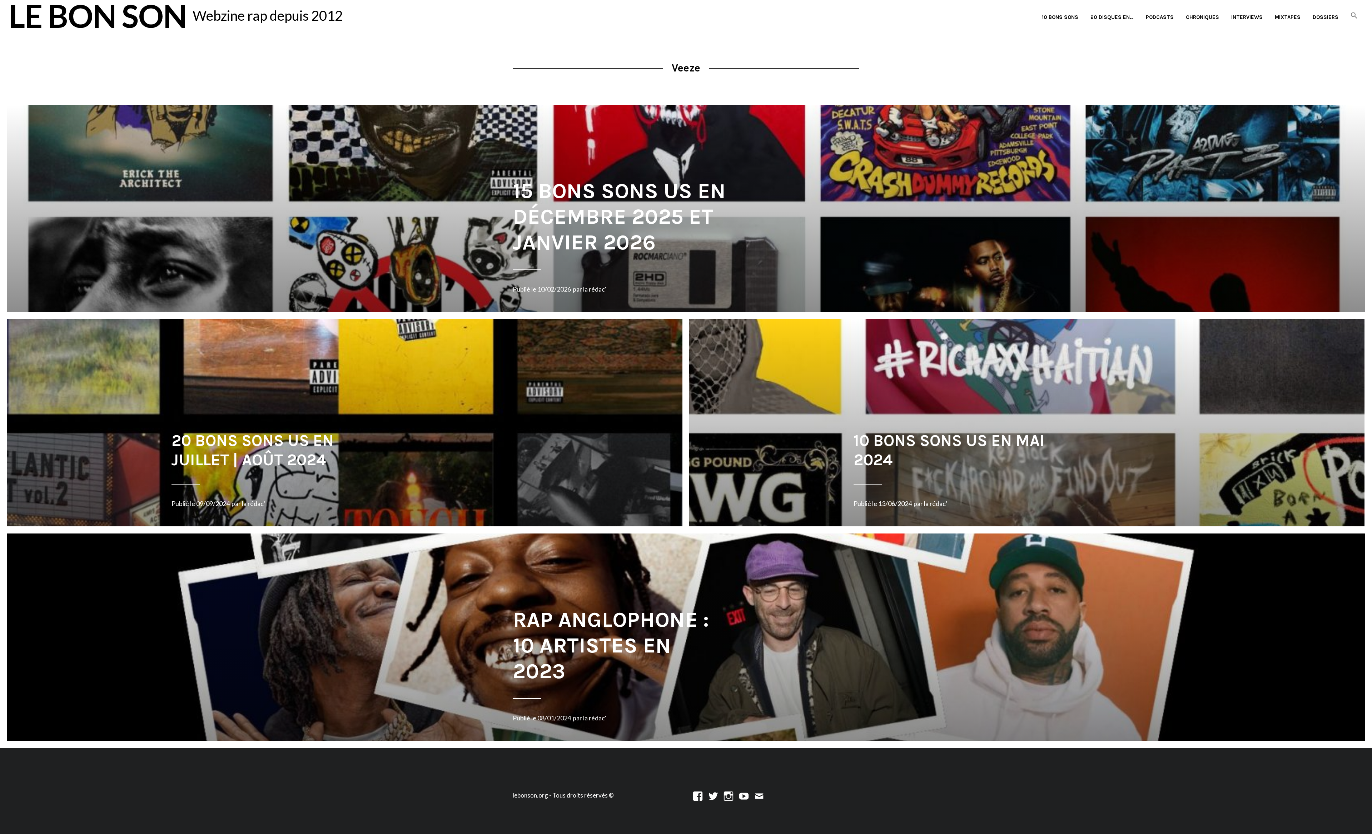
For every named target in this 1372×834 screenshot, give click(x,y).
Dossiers (1325, 17)
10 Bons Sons (1060, 17)
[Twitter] (713, 795)
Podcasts (1160, 17)
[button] (1354, 16)
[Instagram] (728, 795)
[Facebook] (697, 795)
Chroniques (1202, 17)
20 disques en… (1112, 17)
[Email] (759, 795)
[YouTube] (744, 795)
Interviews (1247, 17)
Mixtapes (1288, 17)
